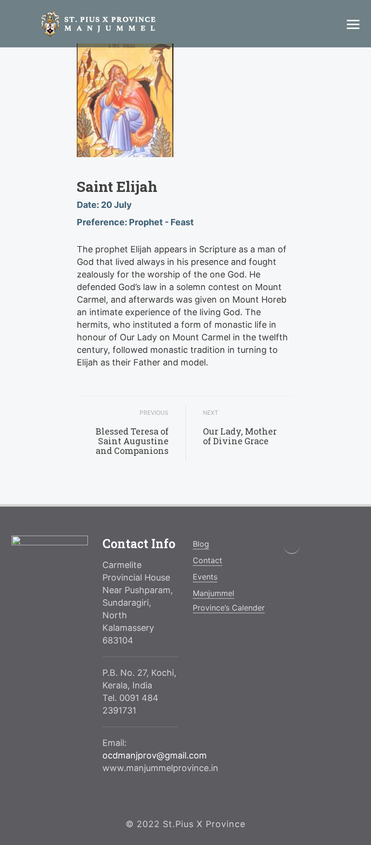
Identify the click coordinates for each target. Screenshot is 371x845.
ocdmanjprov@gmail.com (154, 755)
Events (205, 577)
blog (201, 544)
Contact (207, 560)
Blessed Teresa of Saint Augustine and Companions (132, 440)
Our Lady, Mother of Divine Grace (240, 436)
